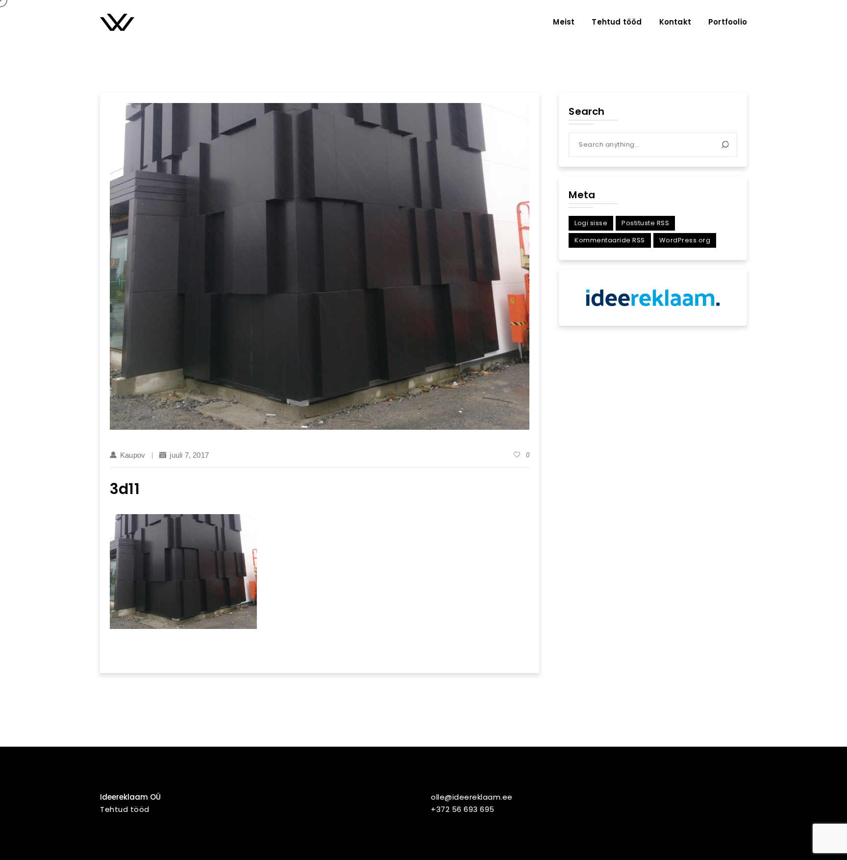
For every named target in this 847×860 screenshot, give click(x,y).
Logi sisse (590, 223)
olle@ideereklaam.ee (472, 797)
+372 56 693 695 (463, 809)
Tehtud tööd (124, 809)
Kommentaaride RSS (609, 240)
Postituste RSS (645, 223)
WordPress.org (685, 240)
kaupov (132, 455)
